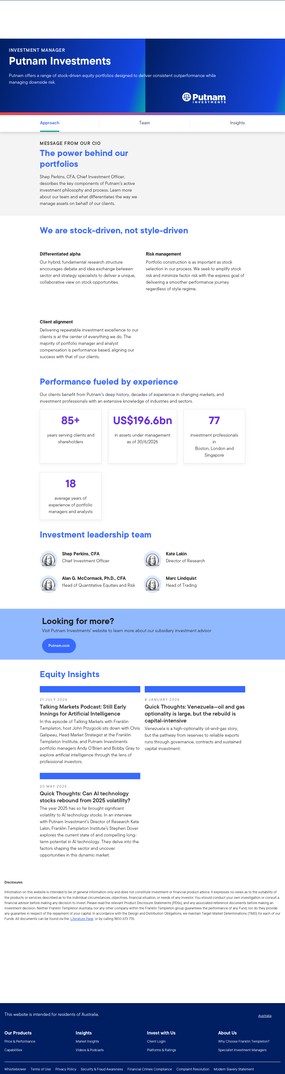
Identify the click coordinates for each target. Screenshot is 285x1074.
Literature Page (82, 918)
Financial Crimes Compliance (149, 1069)
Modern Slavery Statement (234, 1069)
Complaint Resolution (192, 1069)
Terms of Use (41, 1069)
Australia (264, 1015)
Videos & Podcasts (90, 1050)
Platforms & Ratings (161, 1050)
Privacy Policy (65, 1069)
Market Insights (87, 1041)
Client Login (156, 1041)
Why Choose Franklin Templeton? (243, 1041)
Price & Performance (19, 1041)
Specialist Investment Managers (242, 1050)
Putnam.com (59, 645)
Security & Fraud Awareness (102, 1069)
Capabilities (13, 1050)
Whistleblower (15, 1069)
